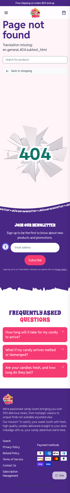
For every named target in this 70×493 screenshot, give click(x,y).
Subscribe (35, 260)
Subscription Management (10, 474)
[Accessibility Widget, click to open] (5, 246)
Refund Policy (11, 453)
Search (7, 441)
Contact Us (9, 465)
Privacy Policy (61, 269)
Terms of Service (13, 459)
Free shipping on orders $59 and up (35, 3)
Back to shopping (21, 71)
